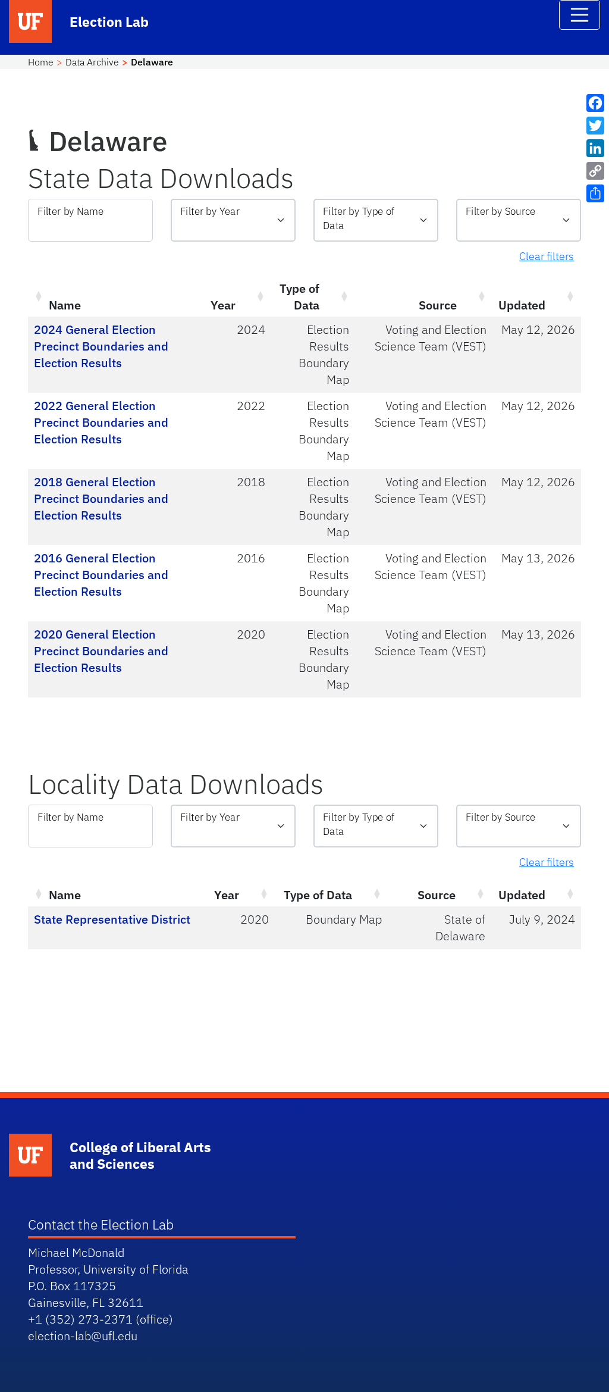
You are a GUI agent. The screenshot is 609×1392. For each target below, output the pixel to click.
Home (41, 62)
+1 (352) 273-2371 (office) (100, 1319)
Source (438, 305)
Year (223, 305)
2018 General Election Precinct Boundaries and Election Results (101, 498)
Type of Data (299, 296)
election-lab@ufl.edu (82, 1336)
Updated (521, 305)
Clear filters (546, 256)
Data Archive (92, 62)
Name (65, 305)
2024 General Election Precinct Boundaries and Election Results (101, 346)
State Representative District (112, 919)
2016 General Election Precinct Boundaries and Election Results (101, 574)
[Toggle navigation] (580, 15)
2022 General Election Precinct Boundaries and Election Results (101, 422)
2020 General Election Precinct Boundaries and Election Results (101, 650)
